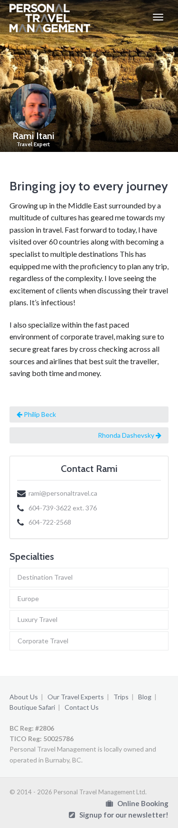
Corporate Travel (43, 641)
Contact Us (82, 707)
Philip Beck (39, 414)
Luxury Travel (37, 619)
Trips (121, 697)
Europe (28, 598)
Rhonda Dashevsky (127, 435)
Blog (144, 697)
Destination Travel (45, 577)
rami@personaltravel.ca (62, 493)
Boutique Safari (32, 707)
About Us (23, 697)
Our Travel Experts (75, 697)
